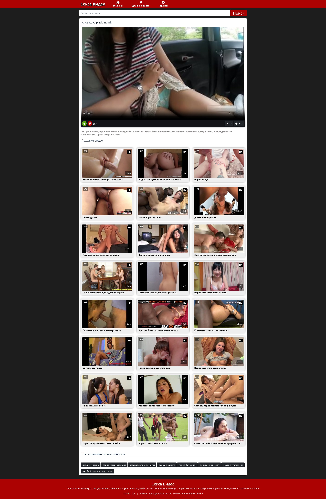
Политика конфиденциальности (155, 493)
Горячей (163, 5)
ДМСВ (200, 493)
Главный (118, 5)
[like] (84, 123)
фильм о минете (167, 465)
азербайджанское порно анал (97, 471)
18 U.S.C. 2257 (130, 493)
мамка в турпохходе (233, 465)
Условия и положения (184, 493)
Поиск (238, 13)
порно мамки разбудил (114, 465)
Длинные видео (140, 5)
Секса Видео (92, 4)
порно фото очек (187, 465)
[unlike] (89, 123)
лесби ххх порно (91, 465)
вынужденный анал (209, 465)
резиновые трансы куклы (142, 465)
